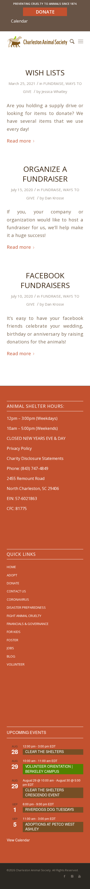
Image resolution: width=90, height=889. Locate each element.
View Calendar (18, 839)
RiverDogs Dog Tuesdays (49, 809)
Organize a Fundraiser (45, 174)
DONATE (13, 583)
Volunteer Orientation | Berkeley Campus (49, 769)
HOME (11, 567)
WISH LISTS (45, 72)
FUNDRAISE (53, 83)
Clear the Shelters (44, 751)
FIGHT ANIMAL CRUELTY (24, 615)
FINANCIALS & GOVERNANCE (27, 623)
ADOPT (12, 575)
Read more (19, 141)
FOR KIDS (13, 631)
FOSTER (12, 640)
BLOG (11, 656)
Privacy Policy (19, 448)
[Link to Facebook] (64, 876)
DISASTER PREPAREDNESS (26, 607)
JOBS (10, 648)
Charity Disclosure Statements (35, 458)
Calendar (19, 21)
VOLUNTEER (15, 664)
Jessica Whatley (54, 91)
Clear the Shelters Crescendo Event (44, 792)
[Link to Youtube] (79, 876)
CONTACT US (16, 591)
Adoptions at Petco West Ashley (50, 827)
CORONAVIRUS (18, 599)
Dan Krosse (54, 197)
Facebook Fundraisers (45, 280)
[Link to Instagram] (72, 876)
